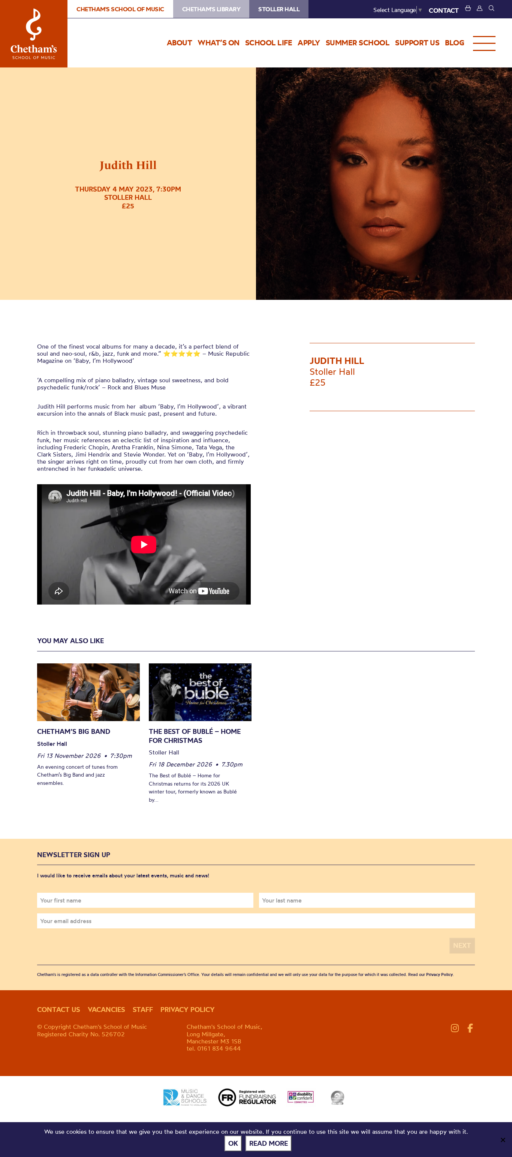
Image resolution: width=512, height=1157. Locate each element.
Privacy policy (187, 1009)
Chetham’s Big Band (73, 731)
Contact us (58, 1009)
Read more (268, 1143)
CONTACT (444, 10)
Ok (233, 1143)
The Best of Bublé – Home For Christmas (195, 736)
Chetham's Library (211, 9)
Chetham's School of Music (33, 33)
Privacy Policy (439, 974)
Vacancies (106, 1009)
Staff (143, 1009)
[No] (502, 1140)
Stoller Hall (278, 9)
